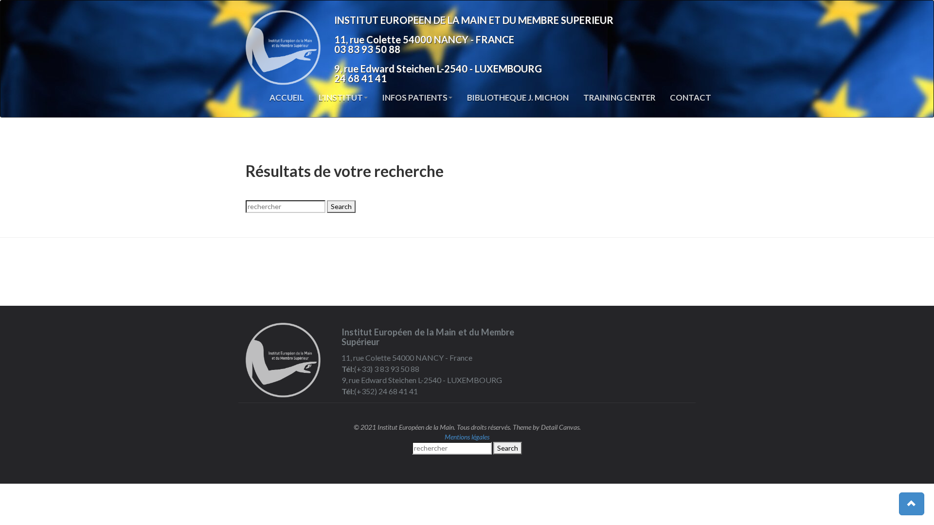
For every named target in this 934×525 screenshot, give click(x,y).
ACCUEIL (286, 97)
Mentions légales (467, 437)
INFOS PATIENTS (415, 97)
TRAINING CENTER (619, 97)
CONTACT (690, 97)
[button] (911, 503)
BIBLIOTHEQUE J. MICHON (518, 97)
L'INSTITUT (341, 97)
